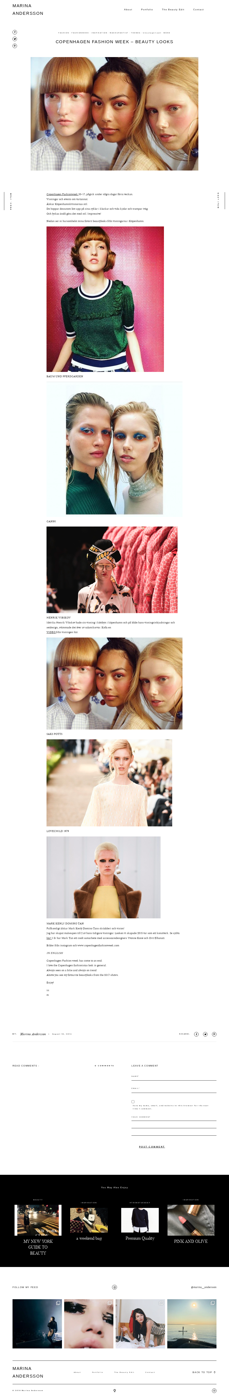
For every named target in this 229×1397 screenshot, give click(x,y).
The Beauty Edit (173, 9)
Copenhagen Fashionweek (62, 194)
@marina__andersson (203, 1287)
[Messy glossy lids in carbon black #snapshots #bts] (89, 1324)
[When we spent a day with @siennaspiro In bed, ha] (140, 1324)
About (128, 9)
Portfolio (147, 9)
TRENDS (135, 33)
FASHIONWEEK (80, 33)
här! (49, 938)
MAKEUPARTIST (119, 33)
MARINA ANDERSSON (23, 9)
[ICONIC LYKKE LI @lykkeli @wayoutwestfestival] (37, 1324)
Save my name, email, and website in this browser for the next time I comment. (171, 1107)
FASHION (63, 33)
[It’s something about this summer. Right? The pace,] (192, 1324)
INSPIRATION (99, 33)
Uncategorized (152, 33)
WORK (167, 33)
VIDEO (51, 632)
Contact (198, 9)
